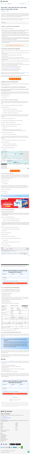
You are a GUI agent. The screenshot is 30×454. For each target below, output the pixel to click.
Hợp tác (2, 427)
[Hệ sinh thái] (8, 411)
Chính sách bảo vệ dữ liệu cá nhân (11, 391)
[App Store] (12, 444)
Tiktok (16, 430)
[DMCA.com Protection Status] (11, 447)
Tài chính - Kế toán (3, 434)
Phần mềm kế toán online (24, 72)
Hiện (5, 22)
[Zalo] (8, 444)
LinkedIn (16, 426)
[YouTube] (4, 444)
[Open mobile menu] (28, 1)
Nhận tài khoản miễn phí (15, 78)
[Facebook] (1, 444)
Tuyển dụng (2, 426)
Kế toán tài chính (3, 3)
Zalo (16, 427)
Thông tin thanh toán (3, 431)
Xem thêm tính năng (15, 170)
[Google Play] (18, 444)
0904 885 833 (9, 417)
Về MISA (2, 424)
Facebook (16, 424)
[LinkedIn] (6, 444)
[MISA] (2, 411)
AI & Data (2, 441)
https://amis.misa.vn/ (4, 419)
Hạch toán (9, 3)
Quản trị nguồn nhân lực (4, 435)
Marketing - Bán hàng (3, 436)
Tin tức (1, 425)
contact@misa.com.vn (5, 416)
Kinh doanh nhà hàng (3, 440)
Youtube (16, 425)
